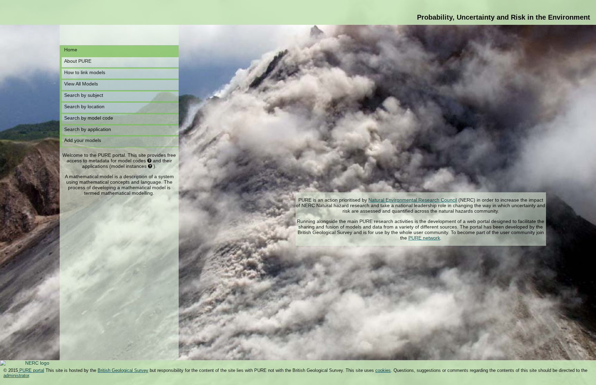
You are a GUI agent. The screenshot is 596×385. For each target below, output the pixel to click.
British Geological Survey (123, 370)
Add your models (82, 140)
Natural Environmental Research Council (412, 200)
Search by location (84, 106)
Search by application (87, 129)
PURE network (424, 238)
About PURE (77, 61)
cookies (383, 370)
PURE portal (31, 370)
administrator (16, 375)
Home (70, 49)
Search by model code (88, 118)
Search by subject (83, 95)
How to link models (84, 72)
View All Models (81, 84)
